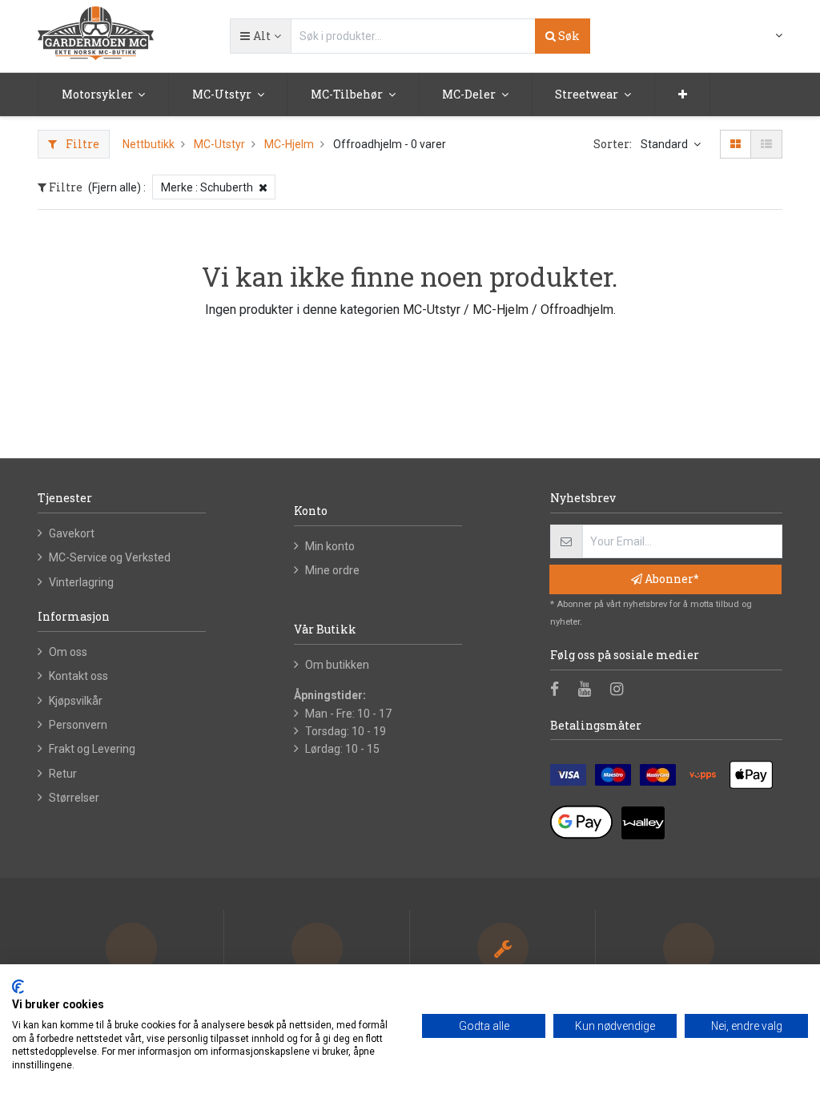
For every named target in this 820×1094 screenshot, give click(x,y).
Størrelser (74, 797)
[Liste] (766, 144)
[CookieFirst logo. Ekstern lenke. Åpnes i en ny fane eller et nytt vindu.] (18, 986)
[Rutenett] (735, 144)
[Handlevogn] (740, 36)
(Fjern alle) (114, 187)
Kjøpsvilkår (75, 700)
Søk (568, 35)
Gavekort (71, 533)
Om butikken (337, 664)
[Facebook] (559, 690)
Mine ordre (332, 570)
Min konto (330, 546)
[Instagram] (621, 690)
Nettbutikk (149, 144)
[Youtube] (589, 690)
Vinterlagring (81, 582)
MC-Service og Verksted (110, 557)
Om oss (68, 652)
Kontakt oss (78, 676)
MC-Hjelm (289, 144)
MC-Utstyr (219, 144)
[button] (260, 36)
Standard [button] (665, 144)
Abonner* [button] (670, 578)
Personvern (78, 724)
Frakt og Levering (92, 748)
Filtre (81, 143)
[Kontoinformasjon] (769, 35)
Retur (63, 773)
